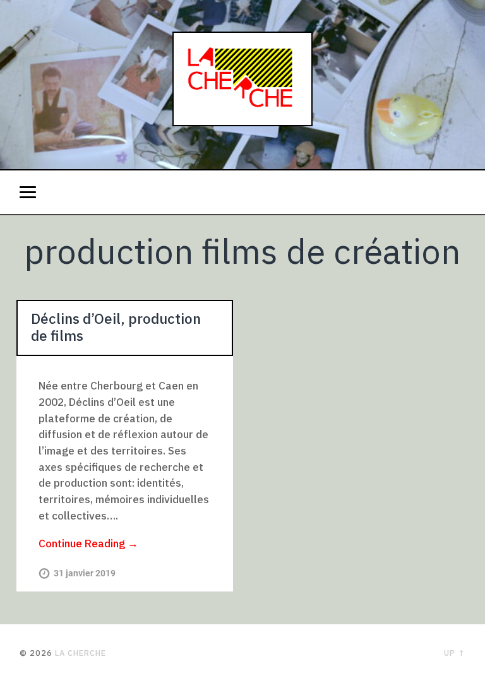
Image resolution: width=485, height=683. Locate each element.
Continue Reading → (88, 543)
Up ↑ (454, 653)
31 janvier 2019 (85, 573)
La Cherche (80, 653)
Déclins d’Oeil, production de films (116, 327)
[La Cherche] (242, 85)
